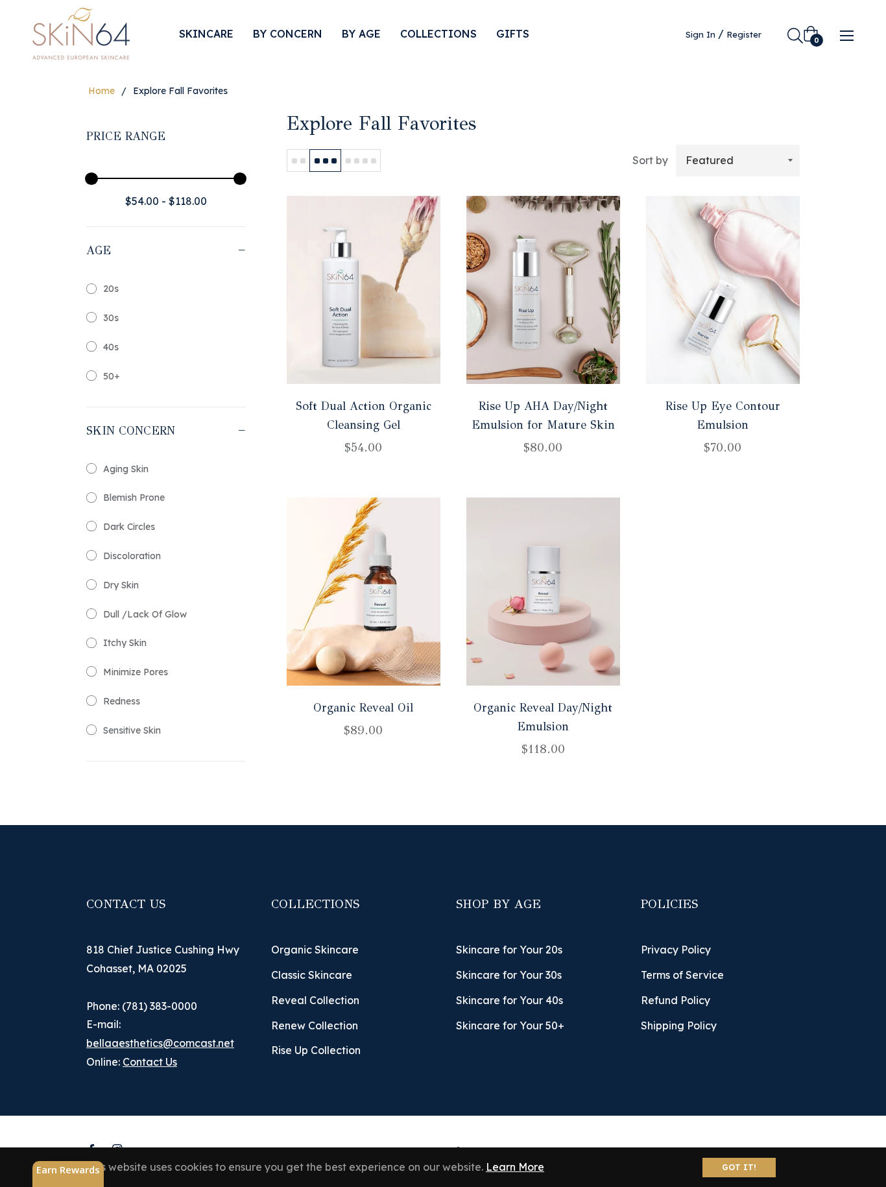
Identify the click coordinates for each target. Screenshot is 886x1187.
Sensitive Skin (132, 730)
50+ (111, 376)
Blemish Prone (134, 497)
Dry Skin (121, 585)
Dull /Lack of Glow (145, 614)
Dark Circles (129, 527)
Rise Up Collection (316, 1050)
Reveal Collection (315, 1000)
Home (101, 91)
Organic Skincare (315, 949)
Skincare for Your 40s (509, 1000)
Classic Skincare (311, 974)
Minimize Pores (135, 672)
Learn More (515, 1166)
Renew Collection (314, 1025)
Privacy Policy (676, 949)
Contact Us (150, 1061)
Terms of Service (682, 974)
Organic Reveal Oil (363, 708)
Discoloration (132, 556)
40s (111, 347)
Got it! (739, 1167)
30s (111, 318)
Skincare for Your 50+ (510, 1025)
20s (111, 288)
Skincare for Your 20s (509, 949)
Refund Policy (675, 1000)
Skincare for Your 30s (509, 974)
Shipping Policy (679, 1025)
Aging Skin (126, 469)
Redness (121, 701)
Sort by (650, 160)
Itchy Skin (125, 643)
